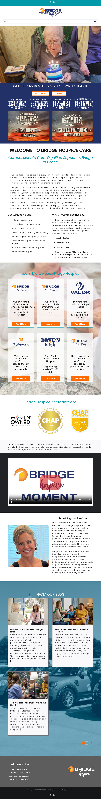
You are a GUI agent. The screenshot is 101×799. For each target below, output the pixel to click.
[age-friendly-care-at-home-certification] (80, 408)
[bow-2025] (83, 99)
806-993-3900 (83, 316)
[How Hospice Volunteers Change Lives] (28, 611)
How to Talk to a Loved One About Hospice (71, 630)
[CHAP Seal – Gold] (50, 408)
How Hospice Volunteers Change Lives (26, 630)
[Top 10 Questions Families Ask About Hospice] (28, 685)
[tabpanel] (50, 482)
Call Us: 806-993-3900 (50, 12)
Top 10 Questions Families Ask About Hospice (28, 704)
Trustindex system (27, 447)
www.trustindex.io (52, 449)
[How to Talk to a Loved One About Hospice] (73, 611)
